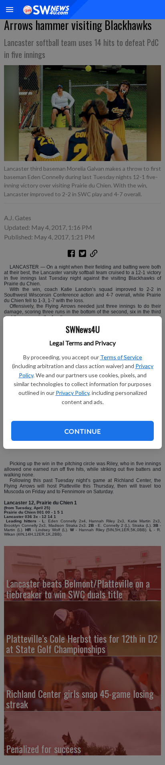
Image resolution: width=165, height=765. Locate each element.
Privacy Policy (72, 392)
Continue (82, 431)
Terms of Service (121, 357)
